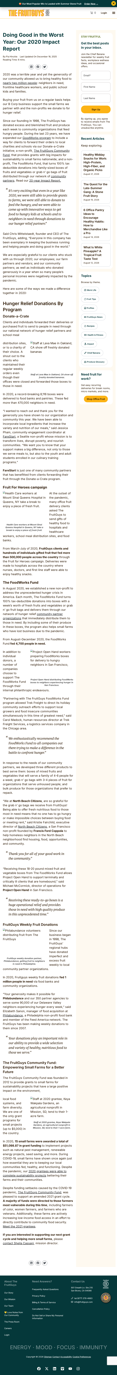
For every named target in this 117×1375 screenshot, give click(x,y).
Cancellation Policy (41, 1309)
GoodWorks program (37, 138)
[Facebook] (39, 1368)
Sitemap (48, 1357)
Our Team (8, 1306)
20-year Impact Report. (45, 180)
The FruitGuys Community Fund (39, 1192)
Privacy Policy (38, 1296)
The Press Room (11, 1322)
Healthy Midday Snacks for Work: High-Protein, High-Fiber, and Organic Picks (95, 162)
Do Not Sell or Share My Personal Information (47, 1317)
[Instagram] (78, 1368)
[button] (113, 13)
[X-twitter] (46, 1368)
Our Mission (9, 1299)
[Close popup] (113, 3)
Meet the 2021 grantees (19, 1226)
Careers (8, 1328)
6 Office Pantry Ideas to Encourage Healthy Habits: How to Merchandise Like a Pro (95, 221)
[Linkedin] (54, 1368)
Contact (56, 1357)
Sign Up (96, 109)
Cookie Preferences (82, 1357)
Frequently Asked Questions (45, 1289)
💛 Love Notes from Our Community (13, 1313)
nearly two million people (20, 83)
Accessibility (66, 1357)
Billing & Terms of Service (44, 1302)
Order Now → (91, 3)
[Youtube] (70, 1368)
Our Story (8, 1292)
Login (104, 12)
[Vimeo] (62, 1368)
